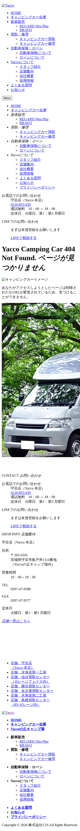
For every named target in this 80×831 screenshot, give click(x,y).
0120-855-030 (21, 204)
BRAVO (26, 30)
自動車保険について (36, 53)
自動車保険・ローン (27, 48)
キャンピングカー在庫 (28, 17)
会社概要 (27, 76)
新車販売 (18, 22)
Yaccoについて (22, 62)
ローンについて (32, 57)
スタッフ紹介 (30, 67)
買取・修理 (19, 34)
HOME (16, 13)
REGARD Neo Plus (34, 26)
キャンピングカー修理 (37, 43)
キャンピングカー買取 (37, 39)
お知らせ (18, 90)
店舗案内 (27, 71)
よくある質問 (21, 85)
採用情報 (27, 80)
